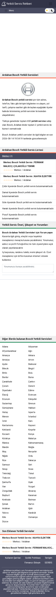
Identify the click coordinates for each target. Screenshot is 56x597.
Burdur (5, 377)
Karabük (32, 512)
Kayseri (31, 425)
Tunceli (31, 478)
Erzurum (6, 399)
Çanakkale (7, 381)
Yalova (5, 512)
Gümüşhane (7, 408)
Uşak (30, 482)
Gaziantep (7, 403)
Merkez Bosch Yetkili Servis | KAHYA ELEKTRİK (27, 176)
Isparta (31, 412)
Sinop (5, 469)
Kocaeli (5, 434)
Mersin (5, 416)
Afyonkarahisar (9, 351)
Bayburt (6, 495)
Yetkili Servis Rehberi (19, 3)
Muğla (31, 447)
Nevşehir (32, 451)
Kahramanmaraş (35, 443)
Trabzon (6, 478)
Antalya (6, 359)
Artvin (31, 359)
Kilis (4, 517)
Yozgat (31, 486)
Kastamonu (7, 425)
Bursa (31, 377)
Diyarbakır (7, 390)
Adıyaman (33, 346)
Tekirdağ (6, 473)
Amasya (6, 355)
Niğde (5, 456)
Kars (30, 421)
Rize (4, 460)
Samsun (6, 464)
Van (4, 486)
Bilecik (5, 368)
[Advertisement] (28, 43)
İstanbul (32, 416)
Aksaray (32, 491)
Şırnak (5, 504)
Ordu (30, 456)
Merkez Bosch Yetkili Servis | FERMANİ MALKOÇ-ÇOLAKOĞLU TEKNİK (23, 164)
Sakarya (32, 460)
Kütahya (6, 438)
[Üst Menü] (50, 4)
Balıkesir (32, 364)
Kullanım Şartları (13, 558)
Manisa (5, 443)
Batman (32, 499)
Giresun (31, 403)
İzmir (4, 421)
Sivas (30, 469)
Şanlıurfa (6, 482)
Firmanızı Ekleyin (32, 562)
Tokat (31, 473)
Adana (5, 346)
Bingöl (31, 368)
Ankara (31, 355)
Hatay (5, 412)
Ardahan (6, 508)
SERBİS (48, 562)
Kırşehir (31, 429)
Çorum (5, 386)
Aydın (5, 364)
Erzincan (32, 394)
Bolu (30, 373)
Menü (11, 10)
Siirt (30, 464)
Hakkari (31, 408)
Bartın (31, 504)
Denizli (31, 386)
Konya (31, 434)
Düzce (5, 521)
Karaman (32, 495)
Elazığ (5, 394)
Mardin (5, 447)
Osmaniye (33, 517)
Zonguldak (7, 491)
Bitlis (4, 373)
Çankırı (31, 381)
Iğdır (30, 508)
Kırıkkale (6, 499)
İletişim (48, 558)
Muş (4, 451)
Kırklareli (6, 429)
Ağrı (30, 351)
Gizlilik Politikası (33, 558)
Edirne (31, 390)
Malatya (32, 438)
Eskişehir (32, 399)
